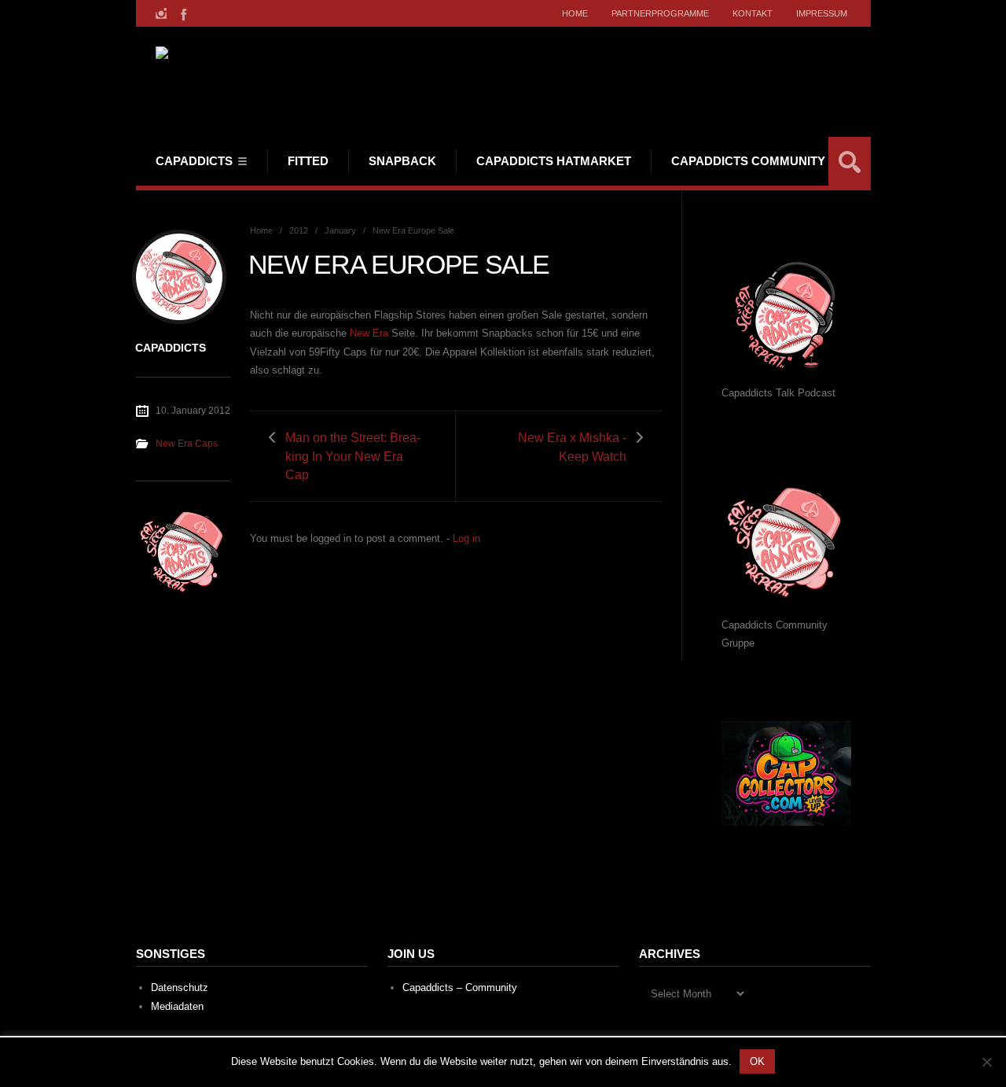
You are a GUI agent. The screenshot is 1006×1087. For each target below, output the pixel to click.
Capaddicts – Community (459, 987)
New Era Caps (187, 443)
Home (575, 13)
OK (757, 1061)
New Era (369, 333)
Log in (466, 538)
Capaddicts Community (748, 161)
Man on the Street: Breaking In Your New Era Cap (352, 456)
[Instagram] (161, 13)
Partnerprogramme (660, 13)
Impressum (821, 13)
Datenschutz (179, 987)
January (340, 230)
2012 (298, 230)
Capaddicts (194, 161)
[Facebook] (182, 13)
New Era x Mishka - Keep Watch (572, 446)
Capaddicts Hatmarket (553, 161)
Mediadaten (177, 1006)
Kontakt (752, 13)
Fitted (308, 161)
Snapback (402, 161)
